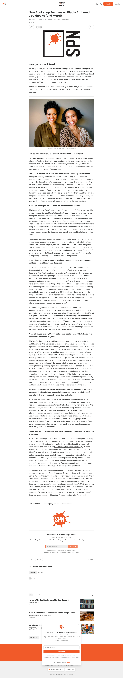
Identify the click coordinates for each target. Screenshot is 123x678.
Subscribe (108, 4)
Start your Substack (57, 670)
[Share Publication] (101, 4)
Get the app (70, 670)
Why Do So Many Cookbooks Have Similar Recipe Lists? (52, 613)
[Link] (26, 64)
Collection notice (73, 665)
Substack (52, 674)
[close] (78, 624)
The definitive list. (34, 602)
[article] (61, 603)
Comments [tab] (33, 572)
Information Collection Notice (61, 657)
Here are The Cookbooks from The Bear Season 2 (49, 600)
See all (32, 637)
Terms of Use (70, 656)
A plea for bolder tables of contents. (40, 615)
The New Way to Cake (63, 492)
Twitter (42, 82)
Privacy (60, 665)
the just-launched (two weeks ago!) (55, 71)
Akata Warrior (53, 419)
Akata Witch (39, 419)
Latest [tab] (35, 595)
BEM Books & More (77, 71)
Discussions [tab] (42, 595)
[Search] (97, 4)
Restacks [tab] (40, 572)
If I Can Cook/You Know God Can (67, 447)
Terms (65, 665)
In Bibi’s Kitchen (84, 484)
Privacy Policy (75, 657)
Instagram (33, 82)
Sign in (117, 4)
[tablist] (36, 572)
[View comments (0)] (37, 27)
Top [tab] (31, 595)
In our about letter (61, 281)
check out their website (57, 82)
